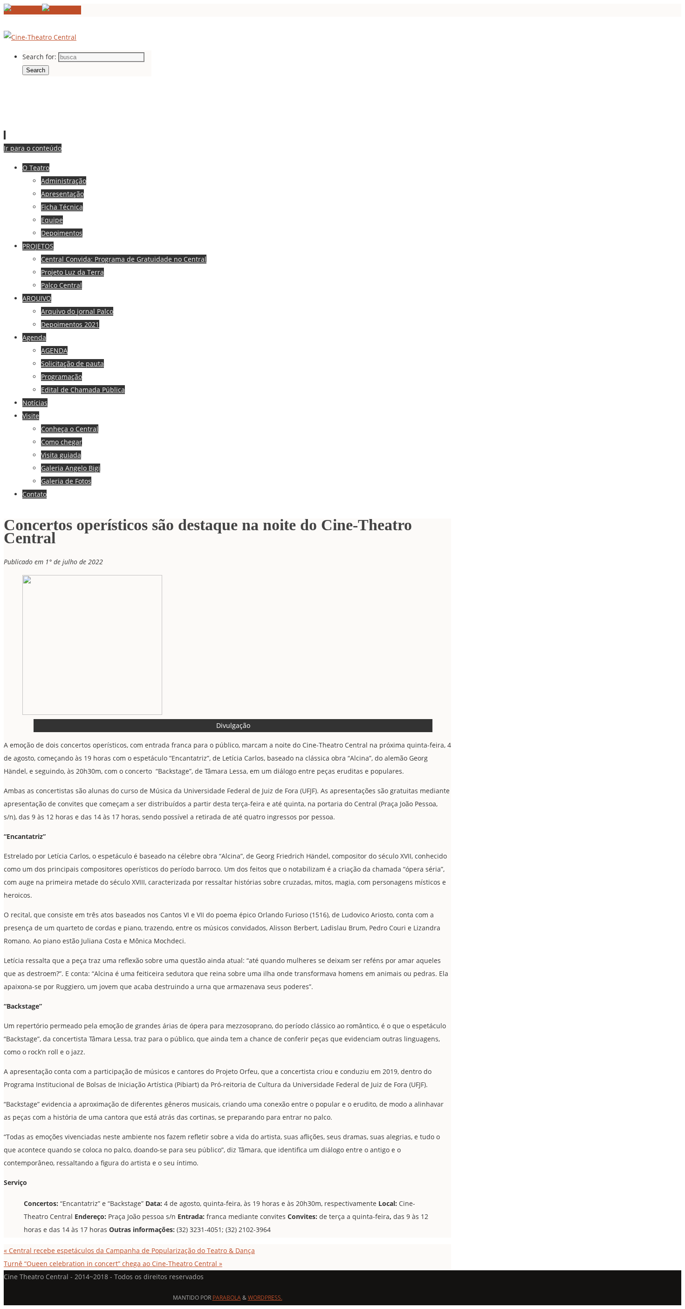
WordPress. (265, 1298)
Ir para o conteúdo (33, 148)
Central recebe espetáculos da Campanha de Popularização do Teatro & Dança (129, 1250)
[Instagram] (61, 10)
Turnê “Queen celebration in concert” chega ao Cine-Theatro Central (113, 1263)
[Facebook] (23, 10)
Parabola (226, 1298)
